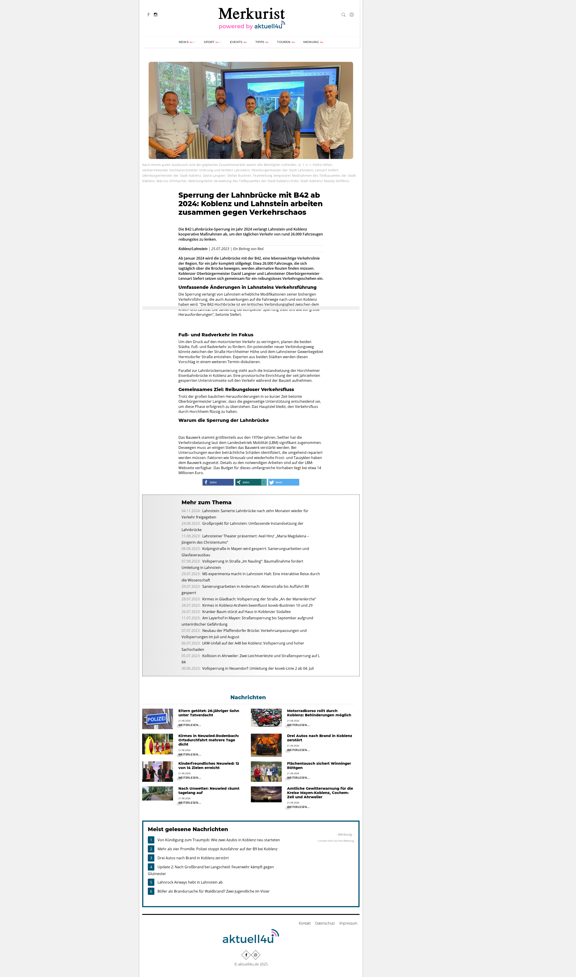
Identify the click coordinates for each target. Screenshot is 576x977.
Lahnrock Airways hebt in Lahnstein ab (190, 882)
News (186, 42)
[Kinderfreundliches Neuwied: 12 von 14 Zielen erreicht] (157, 771)
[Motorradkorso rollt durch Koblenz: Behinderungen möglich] (266, 717)
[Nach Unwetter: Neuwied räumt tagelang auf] (157, 793)
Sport (211, 42)
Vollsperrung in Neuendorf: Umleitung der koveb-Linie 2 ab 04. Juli (258, 668)
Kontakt (305, 923)
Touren (286, 42)
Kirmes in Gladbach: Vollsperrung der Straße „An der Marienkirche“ (259, 599)
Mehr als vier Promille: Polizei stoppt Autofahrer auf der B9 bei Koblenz (217, 848)
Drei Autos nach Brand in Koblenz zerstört (193, 857)
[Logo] (252, 18)
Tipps (262, 42)
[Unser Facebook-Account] (246, 955)
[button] (218, 482)
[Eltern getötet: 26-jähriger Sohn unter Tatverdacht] (157, 718)
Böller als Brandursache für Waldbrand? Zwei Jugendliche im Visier (214, 891)
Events (238, 42)
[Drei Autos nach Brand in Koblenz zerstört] (266, 744)
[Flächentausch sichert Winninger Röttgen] (266, 771)
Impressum (348, 923)
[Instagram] (155, 14)
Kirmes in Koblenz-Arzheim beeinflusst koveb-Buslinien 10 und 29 (257, 605)
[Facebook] (148, 14)
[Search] (343, 14)
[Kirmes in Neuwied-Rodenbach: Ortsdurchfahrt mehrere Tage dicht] (157, 743)
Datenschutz (325, 923)
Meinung (313, 42)
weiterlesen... (189, 725)
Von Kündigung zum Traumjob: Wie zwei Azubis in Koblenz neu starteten (219, 839)
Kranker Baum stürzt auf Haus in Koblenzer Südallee (246, 611)
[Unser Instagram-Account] (255, 955)
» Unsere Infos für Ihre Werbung (335, 840)
